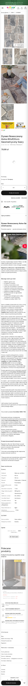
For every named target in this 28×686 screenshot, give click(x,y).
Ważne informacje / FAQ (7, 638)
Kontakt (3, 671)
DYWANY (18, 12)
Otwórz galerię (20, 45)
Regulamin (3, 643)
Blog (2, 636)
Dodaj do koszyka (14, 193)
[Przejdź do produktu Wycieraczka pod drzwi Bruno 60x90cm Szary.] (14, 575)
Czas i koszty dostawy (6, 654)
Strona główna (4, 12)
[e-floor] (11, 8)
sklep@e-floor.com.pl (18, 4)
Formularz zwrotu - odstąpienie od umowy (11, 658)
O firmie (3, 669)
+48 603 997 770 (9, 2)
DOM (12, 12)
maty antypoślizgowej (11, 420)
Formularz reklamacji (6, 660)
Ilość (2, 184)
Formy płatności (5, 651)
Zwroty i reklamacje (6, 656)
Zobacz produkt (14, 587)
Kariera (3, 674)
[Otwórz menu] (2, 8)
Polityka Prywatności (6, 640)
